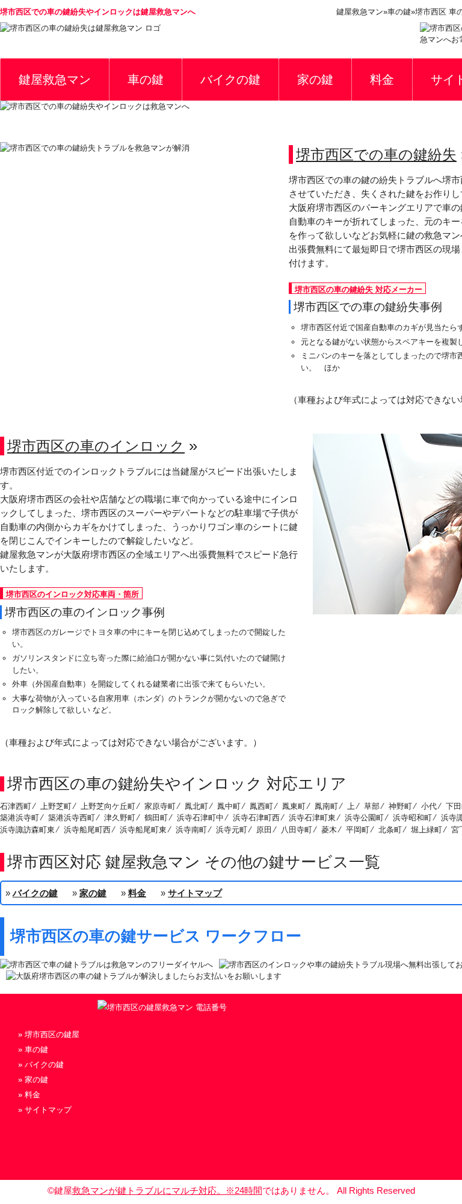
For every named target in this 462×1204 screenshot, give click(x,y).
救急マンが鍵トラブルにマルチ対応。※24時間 (167, 1190)
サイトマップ (195, 893)
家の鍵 (315, 79)
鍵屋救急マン (55, 79)
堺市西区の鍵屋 (52, 1034)
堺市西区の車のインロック (96, 446)
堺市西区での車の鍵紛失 (376, 154)
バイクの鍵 (230, 79)
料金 (382, 79)
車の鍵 (146, 79)
